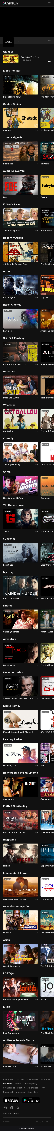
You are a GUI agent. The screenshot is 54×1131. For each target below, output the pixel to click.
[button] (27, 59)
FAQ (43, 1088)
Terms (18, 1083)
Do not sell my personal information (20, 1092)
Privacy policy (30, 1083)
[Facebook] (12, 1108)
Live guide (8, 1079)
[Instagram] (5, 1108)
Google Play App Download (31, 1100)
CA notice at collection (14, 1088)
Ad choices (33, 1088)
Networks (7, 1083)
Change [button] (16, 1113)
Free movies (32, 1079)
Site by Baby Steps (43, 1122)
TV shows (45, 1079)
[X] (18, 1108)
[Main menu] (49, 3)
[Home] (10, 3)
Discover (20, 1079)
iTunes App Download (11, 1100)
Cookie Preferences (27, 1129)
